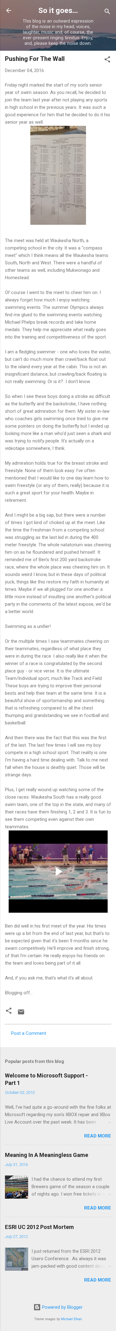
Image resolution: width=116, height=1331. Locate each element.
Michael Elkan (71, 1319)
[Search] (107, 12)
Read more (97, 1136)
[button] (107, 60)
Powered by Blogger (62, 1307)
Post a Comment (28, 1033)
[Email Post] (21, 1014)
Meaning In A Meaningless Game (46, 1155)
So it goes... (58, 10)
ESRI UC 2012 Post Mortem (39, 1227)
